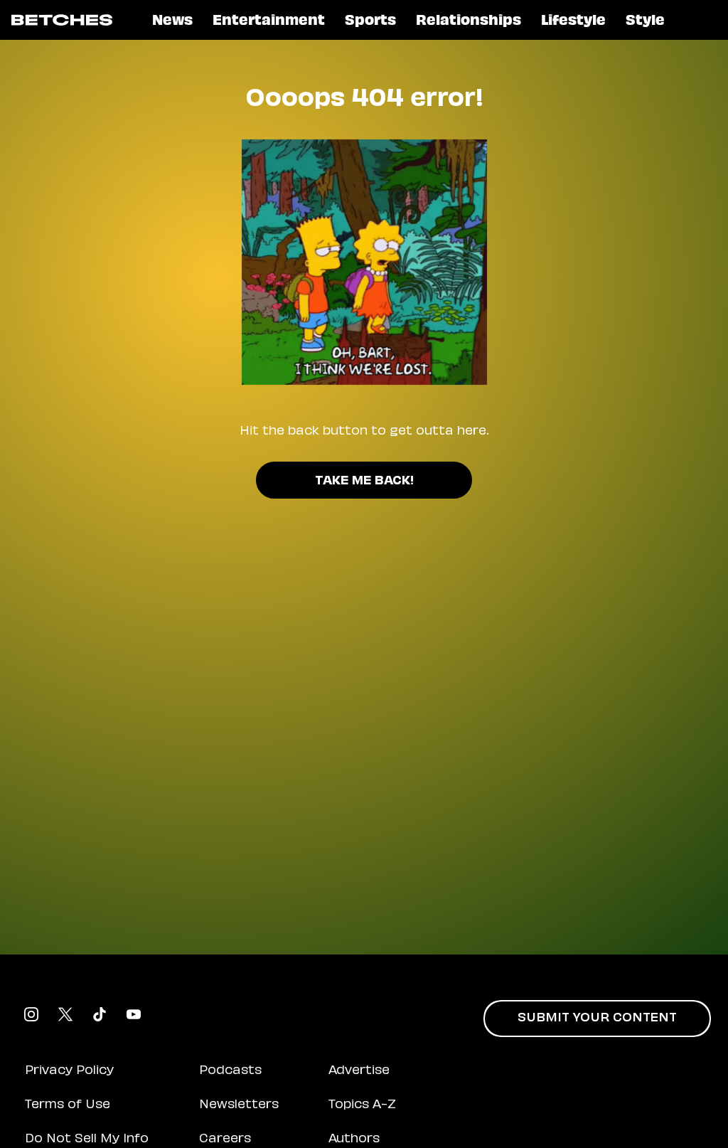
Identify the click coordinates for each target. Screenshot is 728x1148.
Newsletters (239, 1105)
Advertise (359, 1071)
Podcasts (230, 1071)
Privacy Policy (69, 1071)
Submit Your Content (597, 1018)
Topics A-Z (362, 1105)
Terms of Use (67, 1105)
